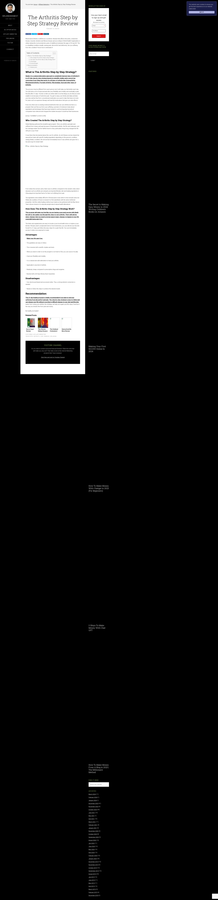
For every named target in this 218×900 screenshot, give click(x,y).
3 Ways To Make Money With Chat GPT (97, 628)
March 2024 (92, 794)
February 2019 (93, 892)
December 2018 (93, 895)
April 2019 (92, 886)
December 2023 (93, 803)
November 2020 (93, 831)
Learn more (192, 8)
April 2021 (92, 819)
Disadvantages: (34, 63)
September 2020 (94, 837)
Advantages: (33, 61)
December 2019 (93, 862)
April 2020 (92, 852)
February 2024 (93, 797)
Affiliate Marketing (39, 334)
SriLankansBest (10, 16)
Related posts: (33, 67)
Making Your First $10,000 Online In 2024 (97, 349)
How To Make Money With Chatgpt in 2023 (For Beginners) (99, 488)
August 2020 (92, 840)
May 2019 (92, 883)
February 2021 (93, 825)
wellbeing (53, 336)
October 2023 (93, 809)
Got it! (202, 12)
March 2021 (92, 822)
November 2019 (93, 865)
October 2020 (93, 834)
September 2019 (94, 871)
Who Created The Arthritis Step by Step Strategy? (42, 57)
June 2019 (92, 880)
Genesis (14, 60)
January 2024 (93, 800)
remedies (47, 336)
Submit (93, 60)
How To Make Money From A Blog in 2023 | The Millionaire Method (99, 769)
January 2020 (93, 858)
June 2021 (92, 812)
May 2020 (92, 849)
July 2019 (91, 877)
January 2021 (93, 828)
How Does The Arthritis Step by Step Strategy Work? (42, 59)
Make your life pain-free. (35, 238)
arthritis (37, 336)
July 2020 (91, 843)
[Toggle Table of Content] (53, 53)
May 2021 (92, 816)
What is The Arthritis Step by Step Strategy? (39, 56)
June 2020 (92, 846)
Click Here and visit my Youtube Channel (53, 357)
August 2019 (92, 874)
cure (41, 336)
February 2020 (93, 855)
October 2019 (93, 868)
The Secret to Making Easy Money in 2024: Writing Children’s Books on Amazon (99, 208)
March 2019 (92, 889)
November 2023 (93, 806)
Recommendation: (33, 65)
